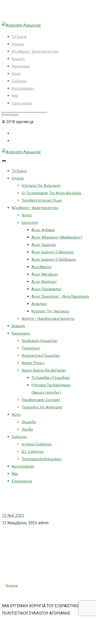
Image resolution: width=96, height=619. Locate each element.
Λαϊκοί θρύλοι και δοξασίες (44, 370)
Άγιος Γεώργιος (44, 245)
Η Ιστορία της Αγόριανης (41, 186)
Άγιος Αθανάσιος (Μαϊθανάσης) (57, 237)
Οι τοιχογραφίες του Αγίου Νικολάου (51, 193)
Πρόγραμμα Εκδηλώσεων (42, 459)
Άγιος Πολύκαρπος (47, 289)
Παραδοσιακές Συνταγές (41, 400)
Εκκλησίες (30, 223)
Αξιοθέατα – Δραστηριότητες (35, 51)
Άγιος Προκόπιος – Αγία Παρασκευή (60, 296)
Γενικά (27, 215)
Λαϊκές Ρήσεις (33, 363)
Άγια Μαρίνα (41, 267)
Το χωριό (19, 37)
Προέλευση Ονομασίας (40, 341)
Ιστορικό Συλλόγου (37, 444)
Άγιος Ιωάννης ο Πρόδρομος (54, 259)
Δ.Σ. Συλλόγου (33, 452)
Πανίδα (27, 429)
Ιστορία (18, 44)
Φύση (16, 74)
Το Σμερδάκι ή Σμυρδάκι (51, 378)
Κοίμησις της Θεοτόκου (50, 311)
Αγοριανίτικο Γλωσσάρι (41, 356)
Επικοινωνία (22, 103)
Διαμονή (18, 59)
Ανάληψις (39, 304)
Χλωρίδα (29, 422)
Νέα (15, 96)
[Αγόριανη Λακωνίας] (21, 25)
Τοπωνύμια (31, 348)
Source (12, 586)
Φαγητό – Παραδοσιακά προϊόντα (48, 319)
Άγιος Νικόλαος (44, 282)
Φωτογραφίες (23, 88)
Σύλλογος (19, 81)
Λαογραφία (21, 66)
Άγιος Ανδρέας (43, 230)
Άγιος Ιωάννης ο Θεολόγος (53, 252)
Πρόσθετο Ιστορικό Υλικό (42, 200)
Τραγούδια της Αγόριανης (42, 407)
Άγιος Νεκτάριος (45, 274)
